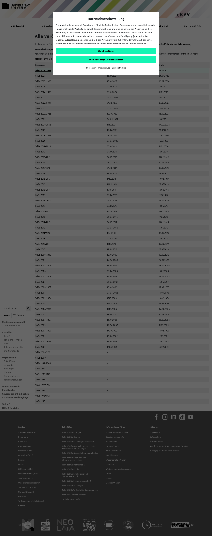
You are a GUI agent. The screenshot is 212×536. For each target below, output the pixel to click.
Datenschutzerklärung (67, 39)
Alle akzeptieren (106, 51)
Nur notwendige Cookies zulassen (106, 59)
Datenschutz (104, 67)
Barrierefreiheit (119, 67)
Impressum (91, 67)
